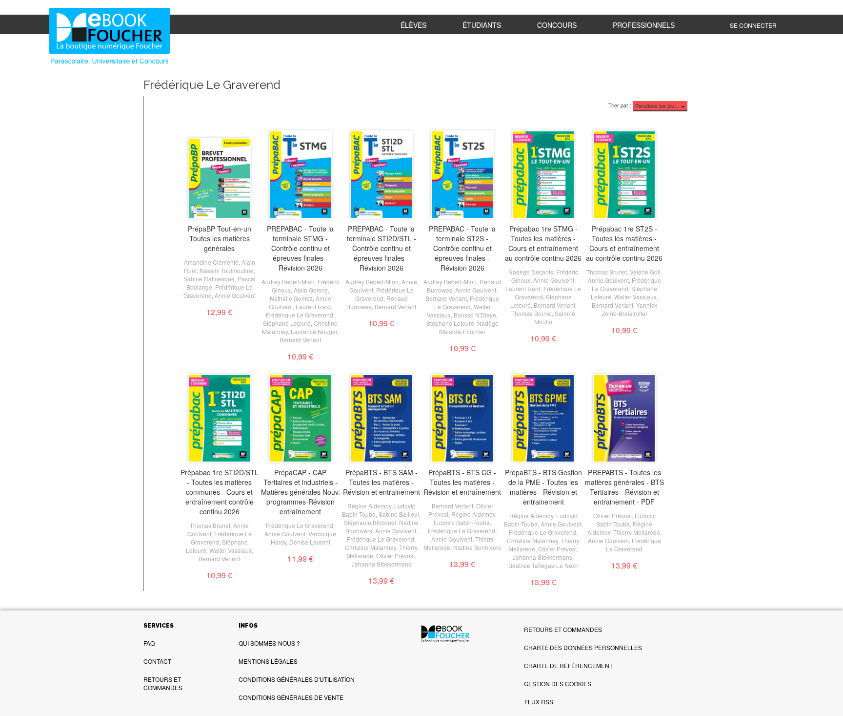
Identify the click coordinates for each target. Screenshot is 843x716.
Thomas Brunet (531, 313)
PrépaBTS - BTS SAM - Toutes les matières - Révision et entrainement (381, 482)
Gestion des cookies (557, 683)
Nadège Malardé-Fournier (469, 327)
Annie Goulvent (235, 295)
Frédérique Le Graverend (299, 315)
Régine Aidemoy (369, 506)
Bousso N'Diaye (475, 315)
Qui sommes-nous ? (269, 643)
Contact (157, 661)
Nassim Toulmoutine (227, 270)
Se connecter (753, 25)
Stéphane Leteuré (287, 323)
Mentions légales (268, 661)
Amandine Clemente (211, 262)
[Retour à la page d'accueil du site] (112, 37)
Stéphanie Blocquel (370, 522)
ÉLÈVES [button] (413, 25)
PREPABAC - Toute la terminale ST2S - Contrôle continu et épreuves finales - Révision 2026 (462, 248)
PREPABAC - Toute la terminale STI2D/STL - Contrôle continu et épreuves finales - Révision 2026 (381, 248)
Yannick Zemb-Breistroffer (629, 309)
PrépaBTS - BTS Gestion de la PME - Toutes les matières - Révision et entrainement (543, 486)
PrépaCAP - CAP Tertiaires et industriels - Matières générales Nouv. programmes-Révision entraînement (300, 491)
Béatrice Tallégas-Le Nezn (543, 565)
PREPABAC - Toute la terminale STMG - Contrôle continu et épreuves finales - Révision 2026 (300, 248)
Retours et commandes (162, 683)
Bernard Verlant (300, 340)
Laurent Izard (313, 306)
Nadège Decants (530, 272)
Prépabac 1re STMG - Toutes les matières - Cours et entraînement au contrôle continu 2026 (543, 243)
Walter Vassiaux (635, 297)
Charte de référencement (568, 665)
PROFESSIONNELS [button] (644, 25)
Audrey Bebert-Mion (288, 281)
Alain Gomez (311, 290)
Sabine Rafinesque (209, 278)
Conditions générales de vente (291, 697)
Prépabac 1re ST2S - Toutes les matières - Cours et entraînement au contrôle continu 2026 (624, 243)
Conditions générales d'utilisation (297, 679)
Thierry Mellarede (636, 532)
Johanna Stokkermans (381, 564)
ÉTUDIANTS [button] (481, 25)
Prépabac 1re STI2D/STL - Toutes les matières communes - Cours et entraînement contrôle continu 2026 (220, 491)
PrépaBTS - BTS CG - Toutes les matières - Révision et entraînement (462, 482)
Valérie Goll (645, 272)
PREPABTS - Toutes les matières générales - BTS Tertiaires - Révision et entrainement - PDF (624, 486)
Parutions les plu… (658, 105)
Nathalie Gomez (291, 298)
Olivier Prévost (395, 555)
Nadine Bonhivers (477, 547)
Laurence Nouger (314, 331)
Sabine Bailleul (399, 514)
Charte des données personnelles (583, 647)
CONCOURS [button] (557, 25)
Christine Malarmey (370, 547)
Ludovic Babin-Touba (462, 522)
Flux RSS (538, 701)
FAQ (149, 643)
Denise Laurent (309, 542)
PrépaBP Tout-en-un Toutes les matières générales (219, 238)
